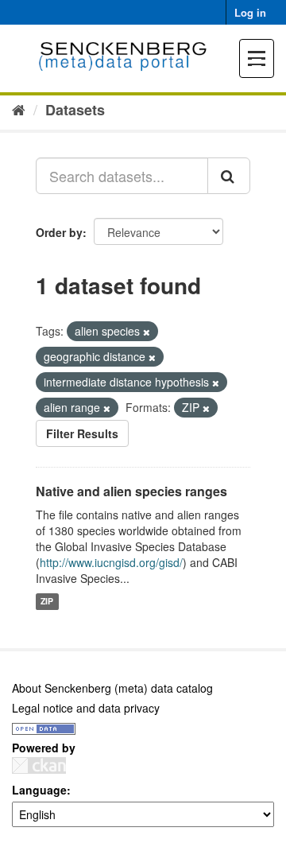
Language (39, 790)
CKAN (39, 765)
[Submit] (228, 175)
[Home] (18, 109)
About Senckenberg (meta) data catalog (112, 688)
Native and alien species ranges (131, 491)
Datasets (75, 109)
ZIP (47, 602)
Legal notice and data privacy (86, 708)
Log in (250, 12)
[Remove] (146, 331)
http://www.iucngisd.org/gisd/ (111, 562)
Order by (59, 232)
